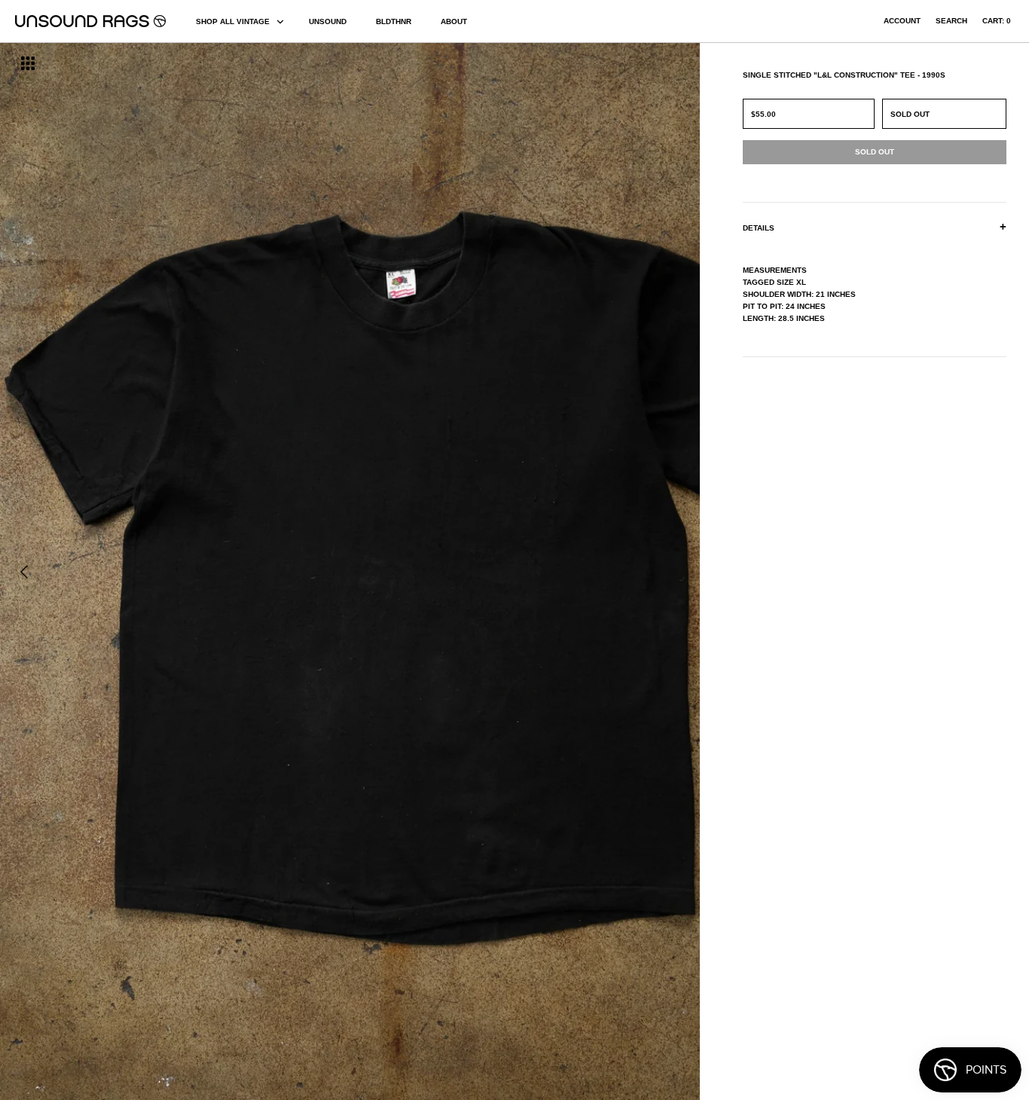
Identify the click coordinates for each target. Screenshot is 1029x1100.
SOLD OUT (910, 114)
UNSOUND (328, 21)
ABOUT (454, 21)
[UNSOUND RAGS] (90, 21)
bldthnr (393, 21)
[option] (175, 571)
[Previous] (24, 571)
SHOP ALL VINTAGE (233, 21)
